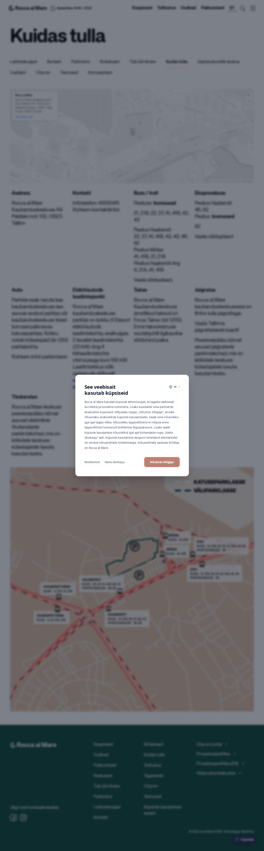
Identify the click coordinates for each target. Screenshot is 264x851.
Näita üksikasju (114, 462)
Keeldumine (92, 462)
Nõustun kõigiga (162, 462)
